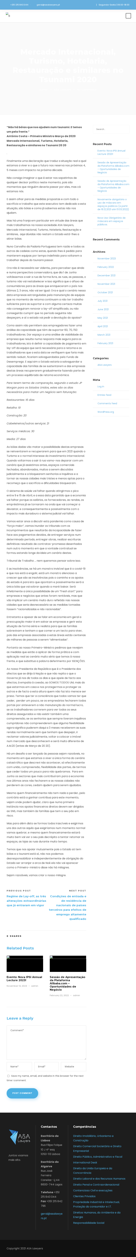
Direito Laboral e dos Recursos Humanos (99, 1179)
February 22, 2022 (59, 995)
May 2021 (103, 318)
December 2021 (106, 275)
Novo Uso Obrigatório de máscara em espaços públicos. (112, 221)
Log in (101, 386)
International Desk (85, 1162)
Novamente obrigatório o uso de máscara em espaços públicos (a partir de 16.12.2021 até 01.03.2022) (113, 204)
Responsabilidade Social (88, 1223)
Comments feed (107, 403)
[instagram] (20, 1167)
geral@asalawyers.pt (48, 4)
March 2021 (104, 334)
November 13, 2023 (17, 985)
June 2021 (103, 309)
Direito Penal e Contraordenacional (96, 1185)
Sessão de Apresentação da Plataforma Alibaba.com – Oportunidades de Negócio (67, 983)
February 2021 (105, 343)
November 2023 (107, 258)
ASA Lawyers (62, 89)
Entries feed (104, 395)
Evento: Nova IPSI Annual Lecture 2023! (24, 979)
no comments (87, 89)
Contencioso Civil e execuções (92, 1190)
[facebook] (9, 1167)
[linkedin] (15, 1167)
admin (43, 89)
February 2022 (106, 267)
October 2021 (105, 292)
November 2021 (106, 284)
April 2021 (103, 326)
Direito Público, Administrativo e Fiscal (97, 1157)
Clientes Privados (84, 1196)
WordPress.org (106, 412)
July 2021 (102, 301)
